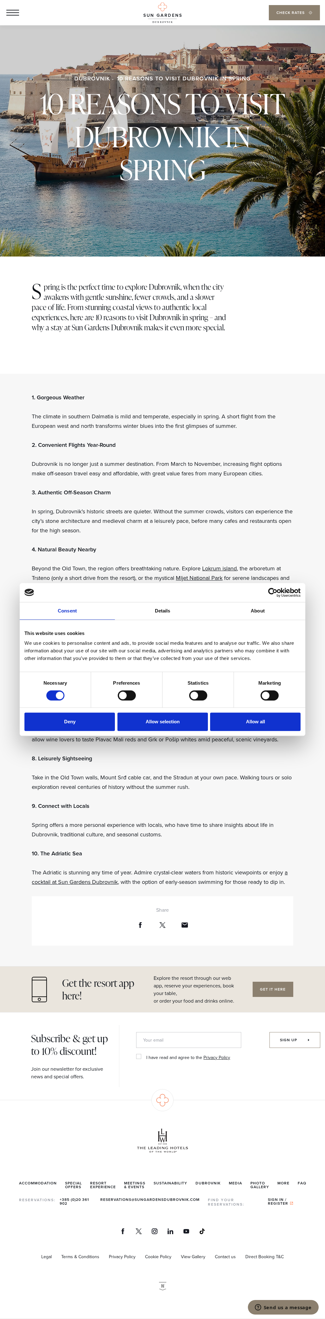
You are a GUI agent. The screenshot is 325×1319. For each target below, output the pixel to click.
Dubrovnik (92, 78)
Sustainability (170, 1183)
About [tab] (258, 610)
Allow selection (163, 721)
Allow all (255, 721)
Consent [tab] (67, 610)
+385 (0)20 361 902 (74, 1201)
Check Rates (291, 12)
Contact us (225, 1256)
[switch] (127, 695)
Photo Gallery (259, 1184)
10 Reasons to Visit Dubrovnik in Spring (184, 78)
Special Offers (73, 1184)
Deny (70, 721)
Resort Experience (103, 1184)
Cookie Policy (158, 1256)
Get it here (273, 989)
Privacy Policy (216, 1057)
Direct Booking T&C (264, 1256)
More (283, 1183)
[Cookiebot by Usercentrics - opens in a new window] (273, 592)
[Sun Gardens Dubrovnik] (162, 13)
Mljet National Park (199, 578)
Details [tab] (162, 610)
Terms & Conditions (80, 1256)
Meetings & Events (134, 1184)
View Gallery (193, 1256)
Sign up (289, 1040)
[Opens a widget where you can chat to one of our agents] (283, 1308)
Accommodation (38, 1183)
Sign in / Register (278, 1201)
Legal (46, 1256)
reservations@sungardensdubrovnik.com (150, 1199)
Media (235, 1183)
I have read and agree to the (188, 1057)
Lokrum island (219, 568)
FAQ (302, 1183)
